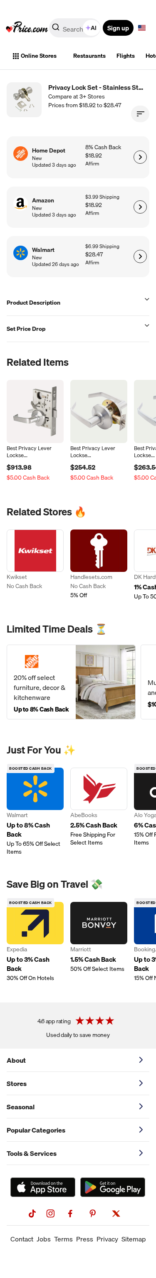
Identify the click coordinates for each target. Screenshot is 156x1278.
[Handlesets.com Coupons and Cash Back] (98, 565)
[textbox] (142, 28)
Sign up (118, 28)
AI (94, 27)
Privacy (107, 1239)
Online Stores (39, 55)
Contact (21, 1239)
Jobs (44, 1239)
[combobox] (75, 27)
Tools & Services (32, 1153)
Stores (17, 1083)
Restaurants (89, 55)
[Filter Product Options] (140, 114)
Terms (63, 1239)
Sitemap (133, 1239)
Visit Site (140, 157)
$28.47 (94, 254)
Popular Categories (36, 1130)
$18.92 (93, 155)
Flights (125, 55)
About (16, 1060)
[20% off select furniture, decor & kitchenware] (71, 682)
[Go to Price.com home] (27, 27)
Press (84, 1239)
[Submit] (56, 29)
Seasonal (21, 1106)
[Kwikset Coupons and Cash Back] (35, 565)
